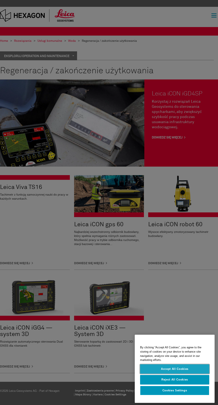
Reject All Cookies (174, 379)
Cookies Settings (174, 390)
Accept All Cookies (174, 368)
